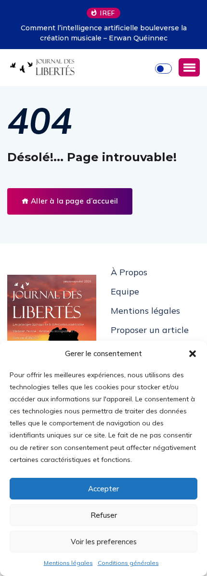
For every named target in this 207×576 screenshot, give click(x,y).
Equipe (125, 291)
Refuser (104, 515)
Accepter (103, 488)
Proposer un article (150, 329)
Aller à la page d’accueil (73, 200)
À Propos (129, 272)
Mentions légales (68, 562)
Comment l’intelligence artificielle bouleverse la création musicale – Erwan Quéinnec (104, 33)
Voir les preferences (104, 541)
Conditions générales (128, 562)
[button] (192, 353)
